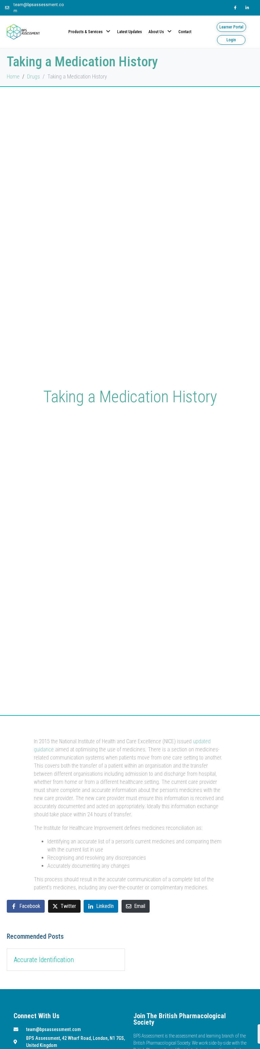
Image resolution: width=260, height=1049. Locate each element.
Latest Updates (129, 31)
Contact (184, 31)
